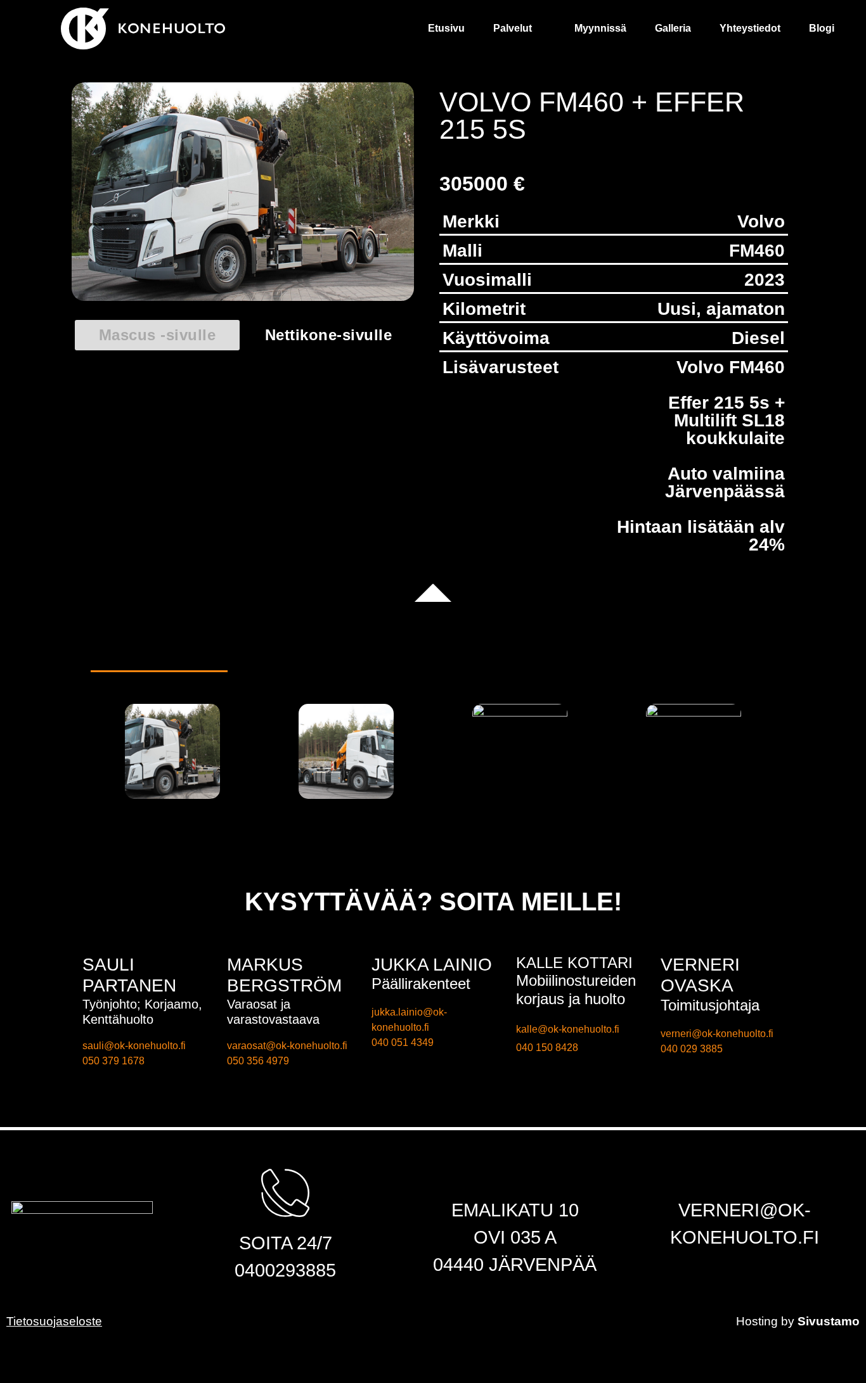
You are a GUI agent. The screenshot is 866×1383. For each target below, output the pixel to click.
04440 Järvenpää (515, 1264)
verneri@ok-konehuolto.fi (717, 1033)
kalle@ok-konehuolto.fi (567, 1029)
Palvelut (581, 28)
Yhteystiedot (772, 28)
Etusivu (530, 28)
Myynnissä (654, 28)
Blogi (829, 28)
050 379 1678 (113, 1060)
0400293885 (285, 1270)
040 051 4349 (403, 1042)
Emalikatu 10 (515, 1210)
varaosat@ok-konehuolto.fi (287, 1045)
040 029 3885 (692, 1048)
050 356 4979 (258, 1060)
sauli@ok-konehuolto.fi (134, 1045)
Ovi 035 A (515, 1237)
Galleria (711, 28)
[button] (157, 335)
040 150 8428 (547, 1047)
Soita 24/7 (285, 1243)
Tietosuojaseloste (54, 1321)
